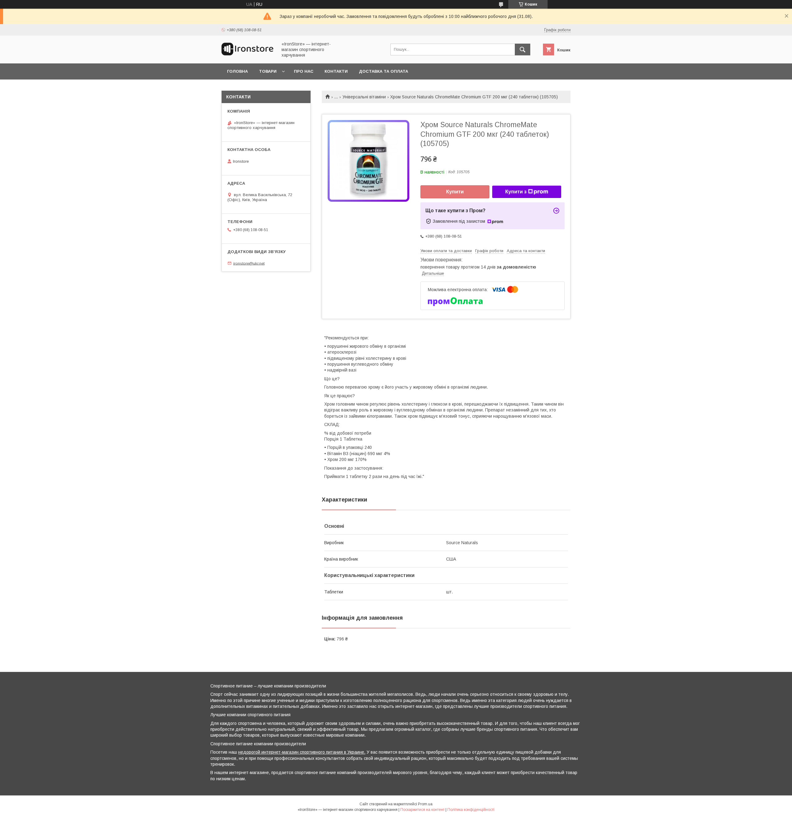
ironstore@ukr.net (249, 263)
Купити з (516, 191)
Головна (237, 71)
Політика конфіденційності (470, 809)
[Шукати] (522, 49)
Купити (455, 191)
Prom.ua (425, 804)
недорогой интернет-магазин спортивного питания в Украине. (301, 752)
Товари (268, 71)
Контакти (336, 71)
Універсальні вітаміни (364, 96)
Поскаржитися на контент (422, 809)
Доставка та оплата (383, 71)
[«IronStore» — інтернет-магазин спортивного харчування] (248, 55)
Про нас (303, 71)
